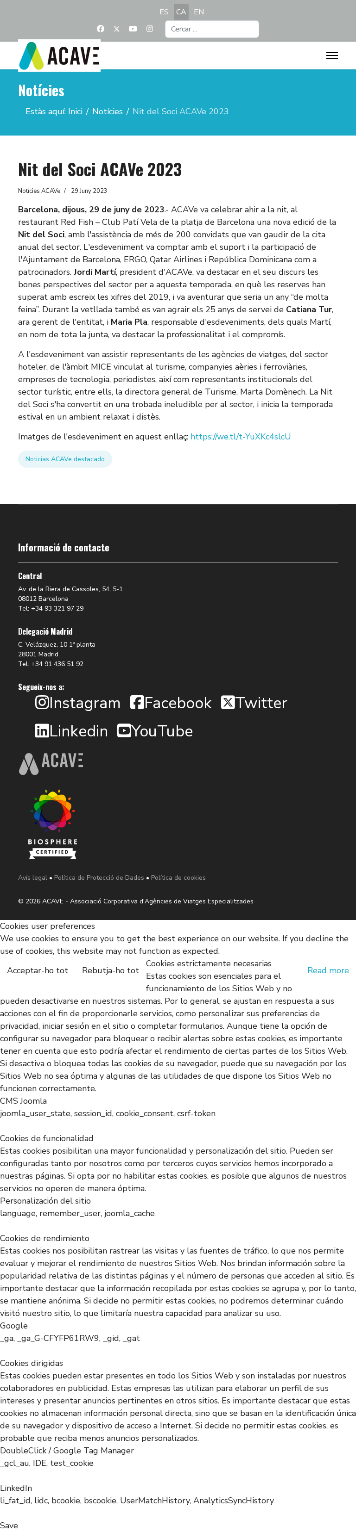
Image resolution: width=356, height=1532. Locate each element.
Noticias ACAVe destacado (65, 459)
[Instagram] (149, 29)
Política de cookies (178, 877)
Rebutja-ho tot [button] (110, 970)
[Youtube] (133, 29)
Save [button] (9, 1525)
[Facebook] (100, 29)
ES (164, 12)
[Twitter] (117, 29)
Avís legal (32, 877)
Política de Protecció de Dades (99, 877)
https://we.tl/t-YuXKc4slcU (241, 436)
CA (181, 12)
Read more (328, 970)
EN (199, 12)
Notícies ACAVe (39, 191)
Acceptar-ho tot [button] (37, 970)
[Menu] (332, 55)
